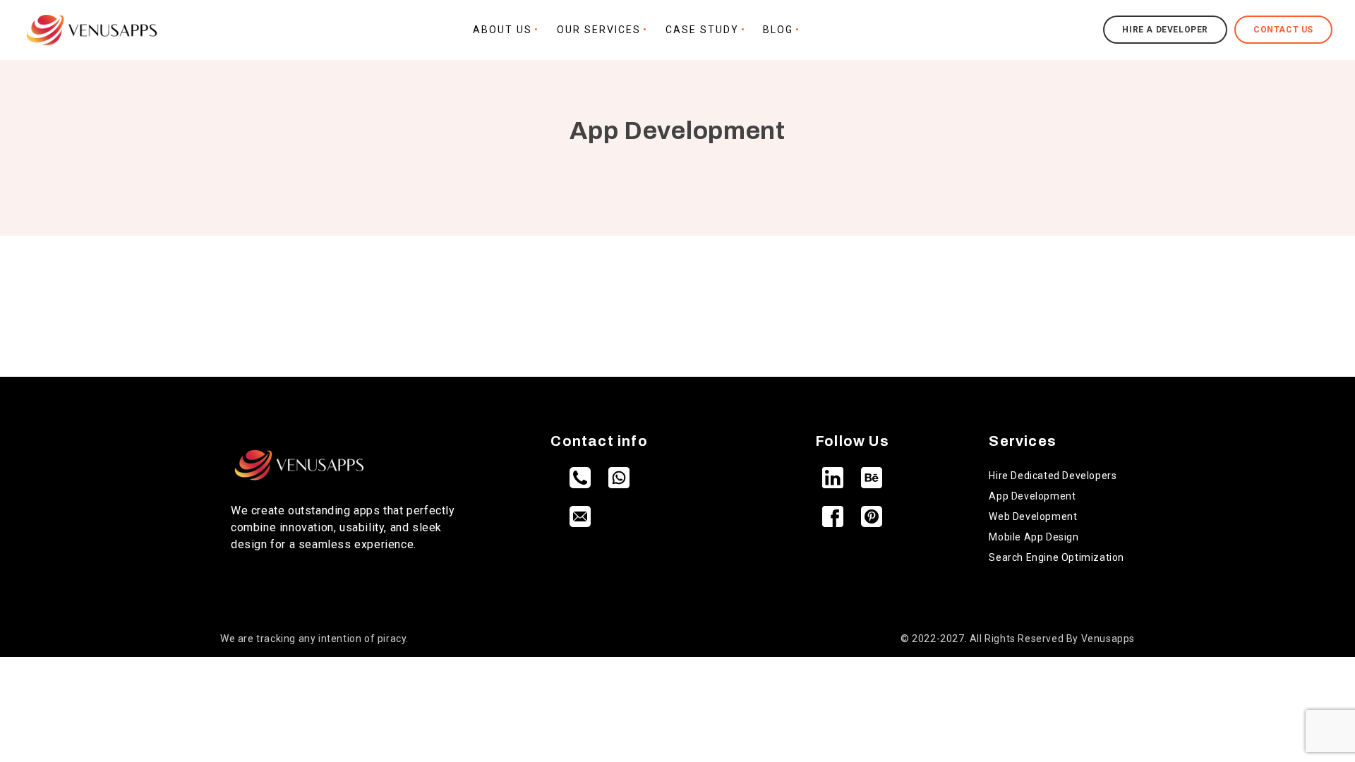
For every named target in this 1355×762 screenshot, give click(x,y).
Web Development (1033, 516)
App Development (1032, 496)
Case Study (702, 29)
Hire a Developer (1165, 30)
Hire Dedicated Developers (1052, 475)
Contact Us (1283, 30)
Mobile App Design (1033, 537)
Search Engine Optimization (1056, 557)
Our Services (599, 29)
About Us (502, 29)
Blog (778, 29)
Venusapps (1108, 638)
